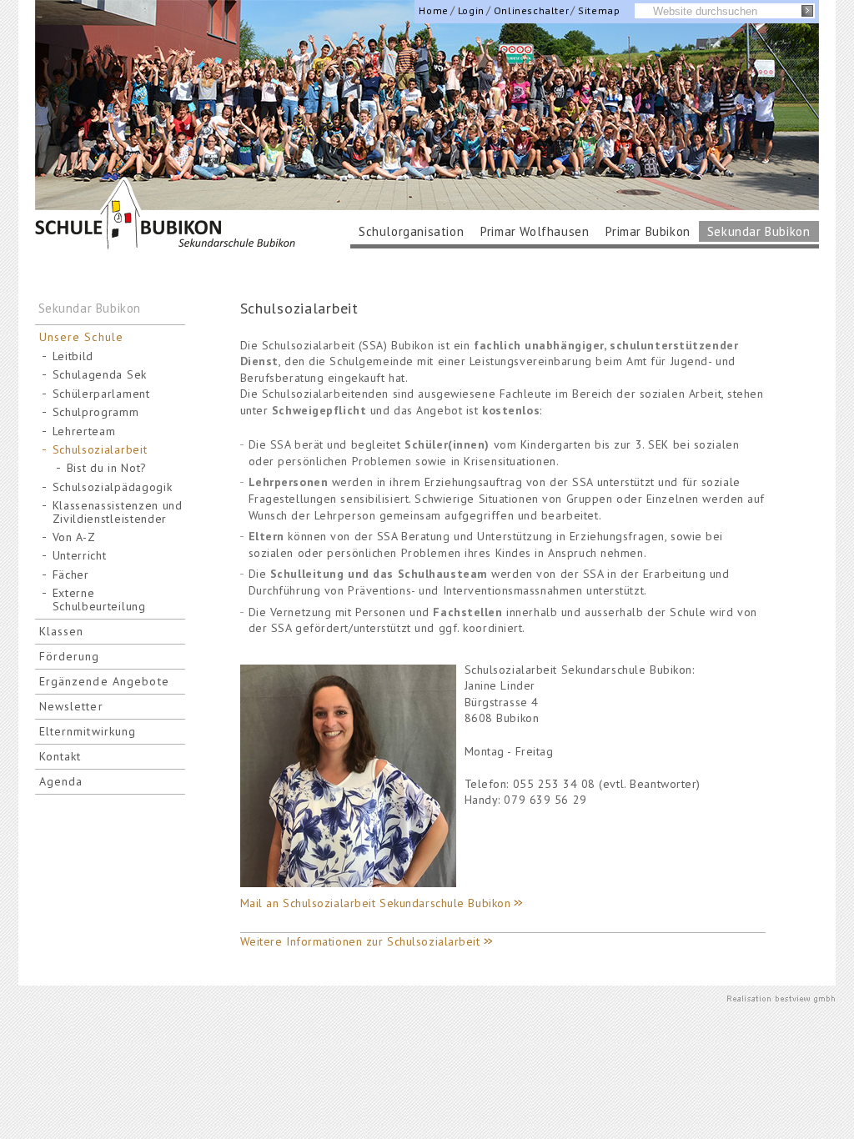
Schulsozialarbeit (100, 450)
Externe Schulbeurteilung (99, 599)
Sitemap (599, 10)
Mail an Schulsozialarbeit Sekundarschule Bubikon (375, 903)
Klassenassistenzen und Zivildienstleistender (118, 512)
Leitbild (73, 356)
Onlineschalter (531, 10)
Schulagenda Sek (100, 375)
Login (471, 10)
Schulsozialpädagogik (113, 487)
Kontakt (60, 756)
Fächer (71, 575)
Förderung (69, 656)
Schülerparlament (101, 394)
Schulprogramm (96, 412)
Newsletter (71, 706)
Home (433, 10)
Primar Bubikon (647, 231)
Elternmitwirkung (88, 731)
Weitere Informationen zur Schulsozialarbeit (360, 941)
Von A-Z (74, 537)
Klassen (61, 631)
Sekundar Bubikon (759, 231)
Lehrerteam (84, 431)
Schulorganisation (411, 231)
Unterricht (80, 556)
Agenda (61, 781)
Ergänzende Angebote (104, 681)
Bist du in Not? (107, 468)
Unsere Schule (81, 336)
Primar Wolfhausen (534, 231)
